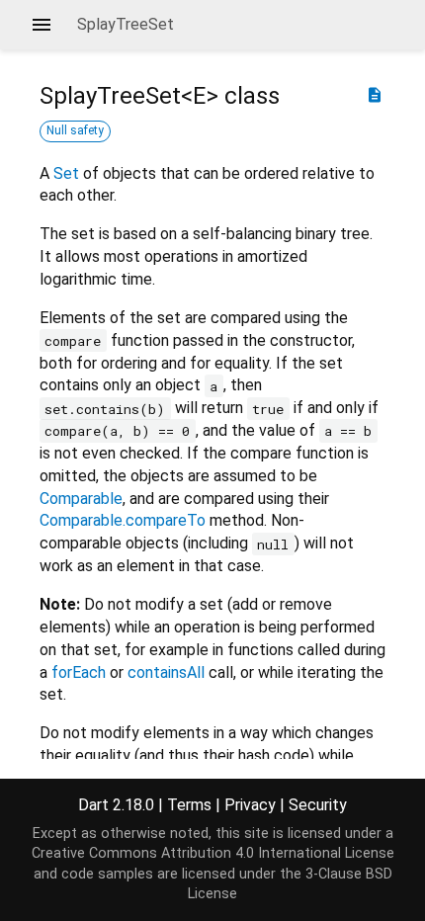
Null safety (75, 130)
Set (66, 173)
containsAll (166, 672)
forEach (78, 672)
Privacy (250, 804)
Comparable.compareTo (123, 520)
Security (318, 804)
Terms (189, 804)
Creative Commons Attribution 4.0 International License (213, 853)
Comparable (81, 498)
